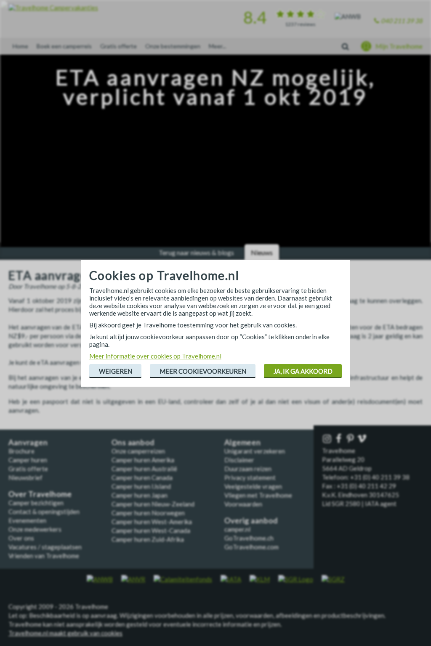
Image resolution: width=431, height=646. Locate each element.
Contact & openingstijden (44, 511)
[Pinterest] (351, 439)
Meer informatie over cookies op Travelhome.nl (155, 356)
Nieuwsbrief (25, 477)
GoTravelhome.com (251, 547)
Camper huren (27, 460)
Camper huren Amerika (143, 460)
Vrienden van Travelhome (43, 555)
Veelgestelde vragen (253, 486)
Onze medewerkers (34, 529)
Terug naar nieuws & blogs (196, 252)
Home (20, 46)
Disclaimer (239, 460)
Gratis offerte (118, 46)
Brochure (21, 451)
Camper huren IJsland (141, 486)
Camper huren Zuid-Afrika (148, 539)
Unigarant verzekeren (254, 451)
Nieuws (262, 252)
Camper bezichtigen (36, 502)
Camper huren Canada (142, 477)
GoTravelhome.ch (249, 538)
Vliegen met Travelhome (258, 495)
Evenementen (27, 520)
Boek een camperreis (64, 46)
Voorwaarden (243, 504)
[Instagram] (328, 439)
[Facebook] (340, 439)
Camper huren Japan (140, 495)
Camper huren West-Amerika (152, 521)
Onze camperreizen (138, 451)
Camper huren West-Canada (151, 530)
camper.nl (237, 529)
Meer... (217, 46)
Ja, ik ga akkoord (303, 371)
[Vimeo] (363, 439)
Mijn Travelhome (399, 46)
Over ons (21, 538)
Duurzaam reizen (247, 468)
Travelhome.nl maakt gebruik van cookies (65, 633)
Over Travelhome (40, 494)
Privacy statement (250, 477)
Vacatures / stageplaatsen (45, 547)
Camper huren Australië (144, 468)
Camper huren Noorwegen (148, 513)
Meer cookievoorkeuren (203, 371)
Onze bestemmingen (172, 46)
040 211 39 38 (402, 20)
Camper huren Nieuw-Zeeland (153, 504)
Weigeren (115, 371)
